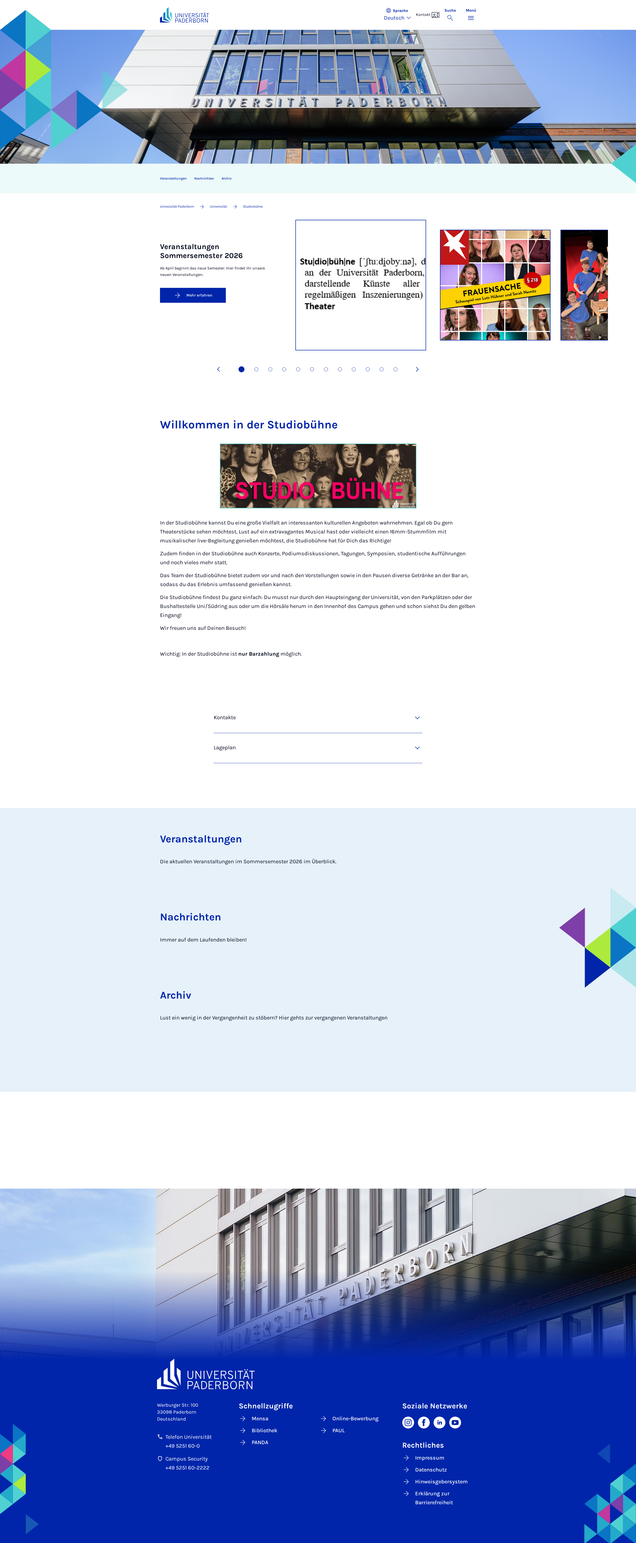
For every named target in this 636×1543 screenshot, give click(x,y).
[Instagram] (408, 1422)
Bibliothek (265, 1430)
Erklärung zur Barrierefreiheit (434, 1498)
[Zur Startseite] (184, 15)
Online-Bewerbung (355, 1418)
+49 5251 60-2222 (187, 1468)
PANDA (260, 1442)
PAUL (338, 1430)
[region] (315, 178)
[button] (400, 14)
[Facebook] (424, 1422)
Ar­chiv (227, 178)
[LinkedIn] (439, 1422)
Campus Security (186, 1459)
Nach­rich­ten (204, 178)
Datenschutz (431, 1470)
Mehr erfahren (199, 295)
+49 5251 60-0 (182, 1446)
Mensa (260, 1418)
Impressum (429, 1458)
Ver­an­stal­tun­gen (173, 178)
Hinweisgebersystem (441, 1481)
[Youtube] (455, 1422)
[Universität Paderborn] (318, 1374)
